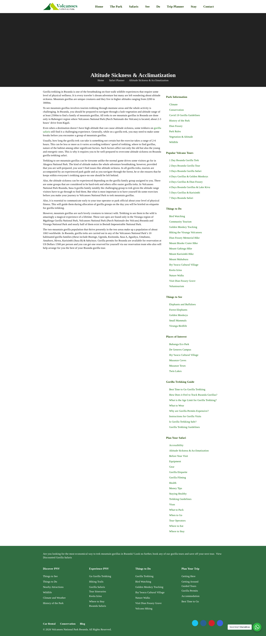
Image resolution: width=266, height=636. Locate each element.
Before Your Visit (178, 456)
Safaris (133, 6)
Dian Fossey (176, 126)
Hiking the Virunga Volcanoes (185, 232)
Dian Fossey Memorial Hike (184, 237)
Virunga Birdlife (178, 325)
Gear (171, 466)
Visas (172, 504)
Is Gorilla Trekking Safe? (183, 421)
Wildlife (173, 142)
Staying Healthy (178, 493)
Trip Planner (175, 6)
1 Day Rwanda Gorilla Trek (184, 160)
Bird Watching (177, 216)
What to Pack (176, 509)
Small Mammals (178, 320)
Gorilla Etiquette (178, 472)
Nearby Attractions (53, 587)
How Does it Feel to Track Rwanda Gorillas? (193, 394)
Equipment (175, 461)
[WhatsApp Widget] (257, 627)
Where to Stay (177, 531)
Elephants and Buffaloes (182, 304)
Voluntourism (176, 286)
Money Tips (175, 488)
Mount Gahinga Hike (180, 248)
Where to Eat (176, 526)
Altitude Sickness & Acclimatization (189, 450)
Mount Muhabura (178, 259)
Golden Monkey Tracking (183, 227)
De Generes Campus (180, 349)
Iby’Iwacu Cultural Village (183, 264)
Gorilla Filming (177, 477)
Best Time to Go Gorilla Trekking (187, 389)
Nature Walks (176, 275)
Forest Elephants (178, 309)
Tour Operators (177, 520)
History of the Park (179, 120)
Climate (173, 104)
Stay (194, 6)
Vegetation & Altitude (181, 136)
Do (158, 6)
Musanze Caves (177, 360)
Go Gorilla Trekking (100, 576)
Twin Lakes (175, 371)
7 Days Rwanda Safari (181, 198)
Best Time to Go (190, 601)
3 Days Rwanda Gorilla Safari (185, 171)
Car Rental (49, 623)
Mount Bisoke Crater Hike (183, 243)
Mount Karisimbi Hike (181, 253)
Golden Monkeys (178, 315)
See (147, 6)
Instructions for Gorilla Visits (185, 416)
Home (99, 6)
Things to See (50, 576)
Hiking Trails (96, 581)
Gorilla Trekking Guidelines (184, 427)
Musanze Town (177, 365)
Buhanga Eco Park (179, 344)
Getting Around (189, 581)
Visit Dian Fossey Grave (182, 280)
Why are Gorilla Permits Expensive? (189, 410)
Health (172, 482)
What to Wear (176, 405)
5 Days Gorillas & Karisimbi (184, 192)
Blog (82, 623)
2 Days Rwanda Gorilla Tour (184, 165)
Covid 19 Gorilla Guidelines (184, 115)
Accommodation (190, 596)
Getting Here (188, 576)
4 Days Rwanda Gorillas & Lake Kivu (189, 187)
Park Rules (175, 131)
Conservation (176, 109)
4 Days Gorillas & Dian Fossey (186, 181)
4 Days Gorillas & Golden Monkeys (188, 176)
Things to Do (50, 581)
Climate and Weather (54, 597)
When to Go (175, 515)
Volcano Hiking (143, 608)
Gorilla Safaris (97, 587)
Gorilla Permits (189, 590)
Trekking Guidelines (180, 499)
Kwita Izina (175, 270)
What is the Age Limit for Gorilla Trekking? (193, 400)
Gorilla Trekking (144, 576)
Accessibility (176, 445)
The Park (116, 6)
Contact (208, 6)
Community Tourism (180, 221)
